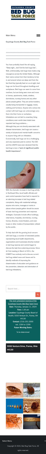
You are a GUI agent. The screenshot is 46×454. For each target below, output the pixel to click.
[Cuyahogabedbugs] (23, 20)
